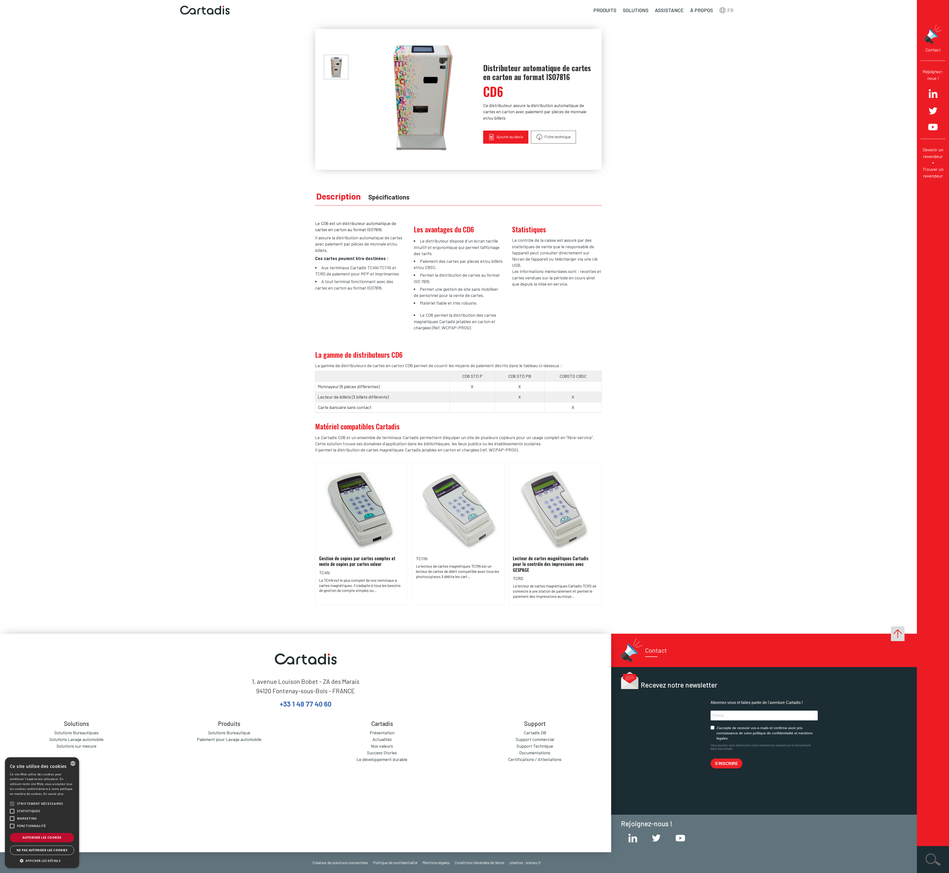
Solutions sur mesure (76, 746)
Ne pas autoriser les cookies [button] (42, 850)
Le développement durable (382, 759)
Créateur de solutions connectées (340, 862)
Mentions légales (436, 862)
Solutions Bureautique (229, 732)
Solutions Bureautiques (76, 732)
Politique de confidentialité (395, 862)
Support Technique (535, 746)
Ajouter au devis (509, 136)
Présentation (382, 732)
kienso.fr (533, 862)
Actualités (382, 739)
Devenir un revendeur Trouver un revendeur (933, 163)
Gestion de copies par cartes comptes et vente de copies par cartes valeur (357, 561)
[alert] (42, 812)
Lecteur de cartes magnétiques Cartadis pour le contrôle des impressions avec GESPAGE (550, 564)
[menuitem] (336, 67)
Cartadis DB (535, 732)
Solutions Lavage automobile (76, 739)
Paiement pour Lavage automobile (229, 739)
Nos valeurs (382, 746)
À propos (701, 10)
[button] (42, 860)
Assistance (669, 10)
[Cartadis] (205, 10)
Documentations (534, 752)
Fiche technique (557, 136)
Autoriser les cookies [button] (41, 837)
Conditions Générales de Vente (479, 862)
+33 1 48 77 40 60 (305, 704)
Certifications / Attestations (534, 759)
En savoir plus (53, 794)
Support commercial (535, 739)
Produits (604, 10)
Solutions (635, 10)
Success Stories (382, 752)
